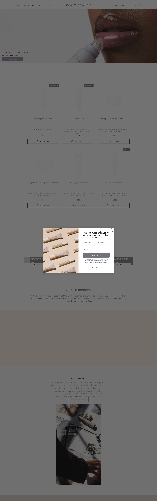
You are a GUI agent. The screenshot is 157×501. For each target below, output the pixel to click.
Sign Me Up (96, 255)
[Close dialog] (111, 230)
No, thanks (96, 267)
